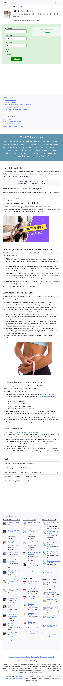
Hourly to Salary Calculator (13, 580)
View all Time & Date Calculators (31, 633)
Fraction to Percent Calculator (33, 542)
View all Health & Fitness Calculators (51, 636)
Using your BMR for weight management (16, 109)
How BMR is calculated (11, 102)
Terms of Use (35, 657)
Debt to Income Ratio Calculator (13, 615)
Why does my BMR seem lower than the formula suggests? (23, 472)
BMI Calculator (9, 119)
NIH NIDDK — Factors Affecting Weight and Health (22, 432)
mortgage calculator (21, 676)
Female (8, 54)
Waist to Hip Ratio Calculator (52, 626)
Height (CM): (9, 35)
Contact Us (51, 657)
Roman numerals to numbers (53, 561)
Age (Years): (8, 42)
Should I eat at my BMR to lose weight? (17, 481)
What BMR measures (10, 100)
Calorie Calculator (10, 123)
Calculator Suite (9, 2)
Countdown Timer (33, 581)
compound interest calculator (35, 676)
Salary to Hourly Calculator (13, 589)
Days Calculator (32, 589)
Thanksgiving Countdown (32, 622)
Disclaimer (43, 657)
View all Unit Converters (50, 573)
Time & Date (28, 578)
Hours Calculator (33, 596)
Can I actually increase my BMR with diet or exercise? (21, 468)
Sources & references (10, 112)
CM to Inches (53, 532)
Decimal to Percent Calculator (33, 531)
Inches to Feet (51, 543)
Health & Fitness (49, 579)
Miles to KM (51, 523)
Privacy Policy (25, 657)
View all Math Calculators (31, 572)
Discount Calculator (14, 632)
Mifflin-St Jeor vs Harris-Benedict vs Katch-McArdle (19, 104)
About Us (18, 657)
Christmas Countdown (31, 604)
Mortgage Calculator (11, 542)
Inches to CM (51, 532)
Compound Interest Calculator (14, 531)
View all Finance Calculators (12, 642)
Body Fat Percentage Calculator (13, 121)
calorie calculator (8, 211)
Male (8, 52)
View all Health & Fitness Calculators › (13, 126)
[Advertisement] (31, 81)
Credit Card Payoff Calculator (13, 571)
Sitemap (11, 657)
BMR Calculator (52, 599)
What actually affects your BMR (13, 107)
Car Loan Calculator (14, 552)
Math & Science (29, 519)
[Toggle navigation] (57, 2)
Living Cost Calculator (11, 606)
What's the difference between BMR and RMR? (19, 463)
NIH (20, 20)
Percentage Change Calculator (34, 553)
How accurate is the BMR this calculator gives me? (20, 476)
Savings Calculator (13, 523)
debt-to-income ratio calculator (21, 678)
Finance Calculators (11, 519)
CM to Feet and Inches (52, 552)
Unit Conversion (49, 519)
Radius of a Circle (33, 563)
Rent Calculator (12, 598)
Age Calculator (51, 582)
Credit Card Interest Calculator (14, 560)
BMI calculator (48, 676)
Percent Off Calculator (11, 624)
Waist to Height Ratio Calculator (52, 616)
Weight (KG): (9, 28)
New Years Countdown (31, 613)
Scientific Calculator (34, 523)
